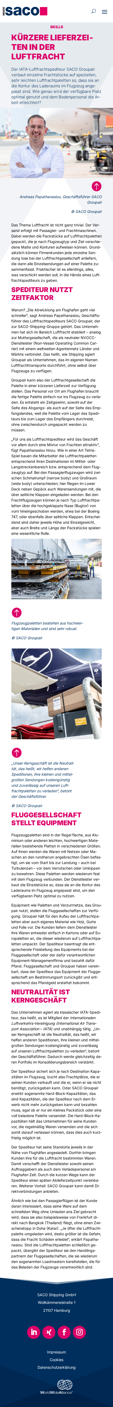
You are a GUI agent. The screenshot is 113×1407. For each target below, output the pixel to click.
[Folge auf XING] (48, 1332)
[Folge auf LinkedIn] (33, 1332)
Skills (56, 27)
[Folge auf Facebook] (64, 1332)
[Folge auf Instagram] (79, 1332)
